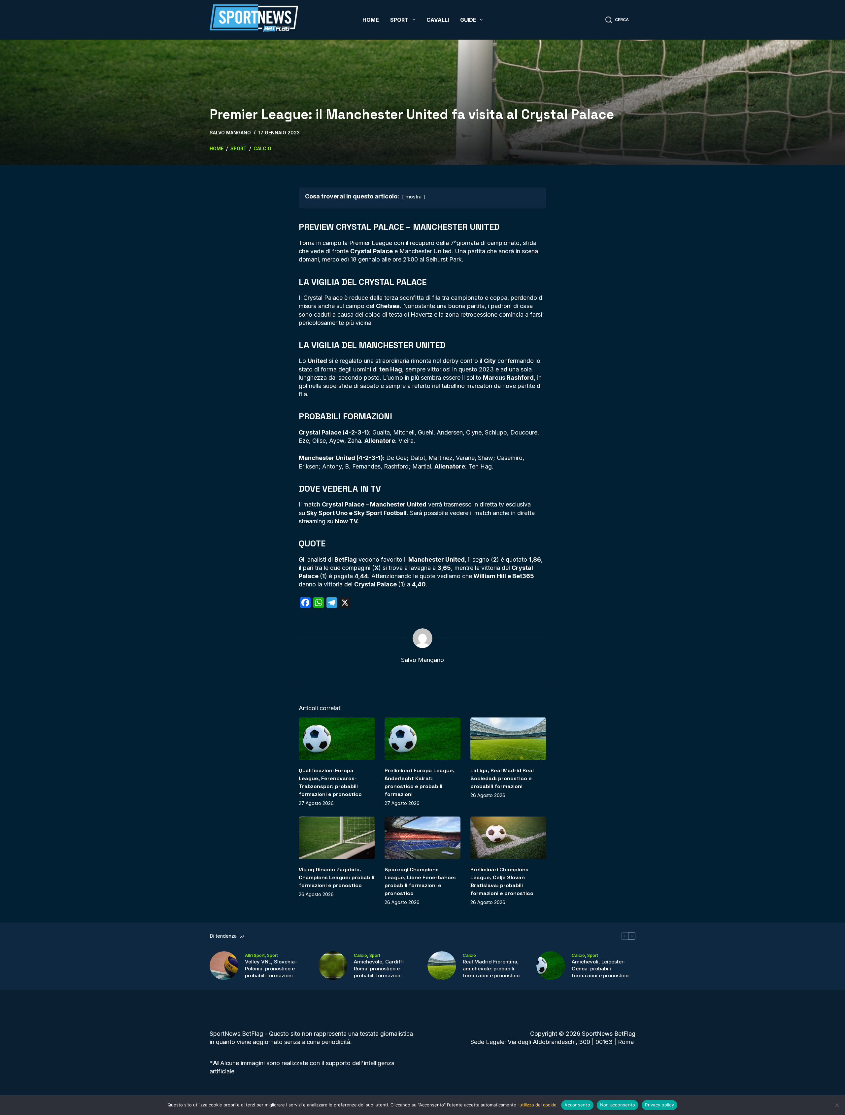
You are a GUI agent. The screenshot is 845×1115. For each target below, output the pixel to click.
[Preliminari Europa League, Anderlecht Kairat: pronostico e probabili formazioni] (422, 738)
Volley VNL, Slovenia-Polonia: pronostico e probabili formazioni (271, 968)
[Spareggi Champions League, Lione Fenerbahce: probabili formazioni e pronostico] (422, 838)
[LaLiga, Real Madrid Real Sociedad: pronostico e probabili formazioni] (508, 738)
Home (370, 20)
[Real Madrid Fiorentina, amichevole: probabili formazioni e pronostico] (441, 965)
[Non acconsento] (836, 1105)
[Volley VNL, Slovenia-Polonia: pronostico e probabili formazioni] (224, 965)
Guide (468, 20)
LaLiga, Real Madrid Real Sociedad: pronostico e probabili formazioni (502, 778)
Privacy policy (659, 1104)
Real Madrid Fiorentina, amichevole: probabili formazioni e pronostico (491, 968)
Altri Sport (255, 955)
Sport (399, 20)
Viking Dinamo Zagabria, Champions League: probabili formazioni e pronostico (336, 877)
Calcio (360, 955)
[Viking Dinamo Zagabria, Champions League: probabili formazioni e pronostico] (337, 838)
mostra (414, 196)
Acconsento (577, 1104)
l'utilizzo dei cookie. (538, 1104)
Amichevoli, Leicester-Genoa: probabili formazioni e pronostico (600, 968)
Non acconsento (617, 1104)
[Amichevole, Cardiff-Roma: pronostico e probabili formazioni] (333, 965)
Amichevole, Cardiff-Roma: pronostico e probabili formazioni (379, 968)
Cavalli (437, 20)
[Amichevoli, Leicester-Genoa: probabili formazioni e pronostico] (550, 965)
